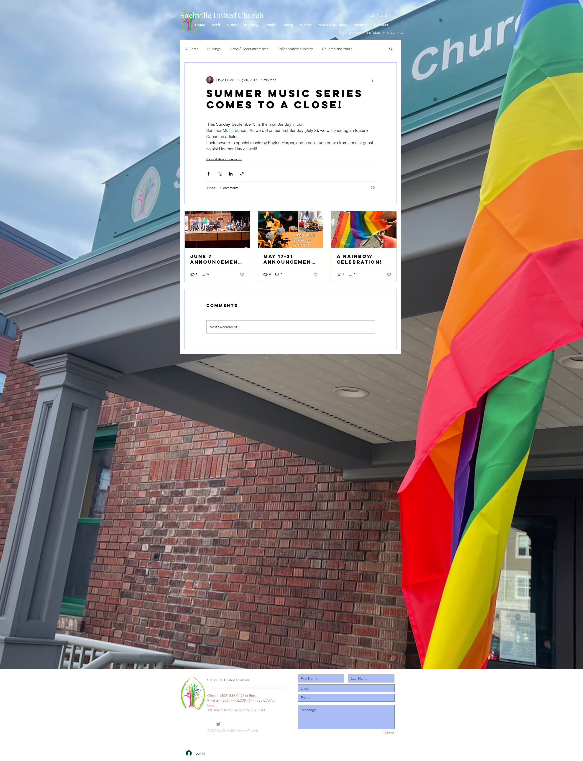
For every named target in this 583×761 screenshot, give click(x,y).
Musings (214, 48)
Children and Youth (337, 48)
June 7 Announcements (216, 259)
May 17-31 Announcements (289, 259)
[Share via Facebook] (208, 174)
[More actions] (372, 80)
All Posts (191, 48)
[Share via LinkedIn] (231, 174)
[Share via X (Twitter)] (219, 174)
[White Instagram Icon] (227, 724)
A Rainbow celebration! (359, 259)
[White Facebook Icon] (210, 724)
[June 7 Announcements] (217, 229)
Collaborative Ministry (295, 48)
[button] (391, 49)
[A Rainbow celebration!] (363, 229)
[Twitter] (218, 724)
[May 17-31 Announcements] (290, 229)
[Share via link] (242, 174)
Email (253, 695)
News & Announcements (249, 48)
